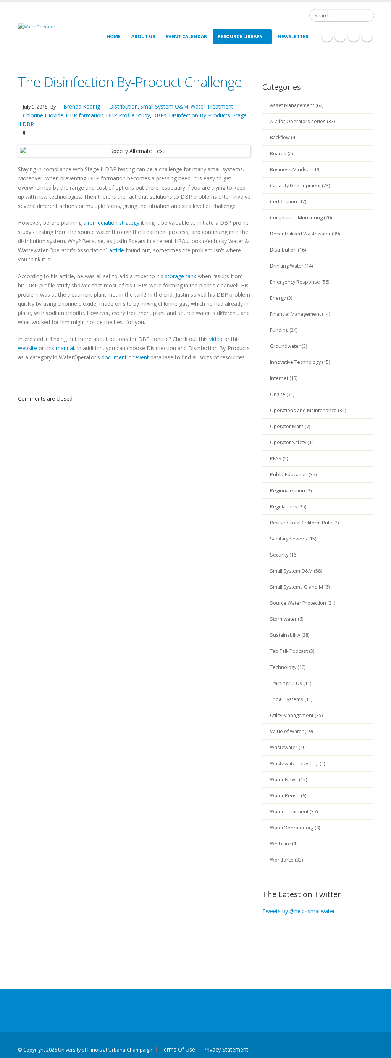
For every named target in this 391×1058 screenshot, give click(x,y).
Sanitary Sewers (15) (293, 538)
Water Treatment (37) (294, 811)
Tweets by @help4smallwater (298, 911)
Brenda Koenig (81, 106)
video (216, 338)
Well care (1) (283, 844)
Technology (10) (287, 667)
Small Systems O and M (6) (300, 587)
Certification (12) (288, 201)
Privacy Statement (225, 1049)
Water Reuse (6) (288, 795)
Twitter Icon (353, 36)
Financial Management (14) (300, 314)
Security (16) (283, 555)
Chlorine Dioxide (43, 115)
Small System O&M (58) (296, 571)
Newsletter (293, 36)
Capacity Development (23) (300, 185)
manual (65, 348)
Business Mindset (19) (295, 169)
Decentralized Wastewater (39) (305, 233)
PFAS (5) (279, 458)
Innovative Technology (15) (300, 362)
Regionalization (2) (291, 490)
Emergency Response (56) (299, 282)
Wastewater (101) (289, 747)
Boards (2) (281, 153)
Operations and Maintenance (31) (308, 410)
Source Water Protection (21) (302, 603)
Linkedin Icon (340, 36)
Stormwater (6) (286, 619)
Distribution (123, 106)
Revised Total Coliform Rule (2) (304, 522)
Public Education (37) (293, 474)
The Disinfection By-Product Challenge (130, 82)
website (27, 348)
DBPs (159, 115)
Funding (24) (283, 330)
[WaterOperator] (36, 26)
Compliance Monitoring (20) (301, 217)
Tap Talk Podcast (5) (292, 651)
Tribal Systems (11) (291, 699)
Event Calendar (186, 36)
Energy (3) (281, 298)
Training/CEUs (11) (290, 683)
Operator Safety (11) (292, 442)
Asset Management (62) (296, 105)
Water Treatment (212, 106)
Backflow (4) (283, 137)
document (114, 357)
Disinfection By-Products (199, 115)
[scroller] (377, 1049)
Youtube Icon (367, 36)
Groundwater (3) (288, 346)
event (142, 357)
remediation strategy (113, 222)
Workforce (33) (286, 860)
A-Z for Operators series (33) (302, 121)
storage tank (180, 276)
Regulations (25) (288, 506)
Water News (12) (288, 779)
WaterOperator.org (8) (295, 827)
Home (114, 36)
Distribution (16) (288, 250)
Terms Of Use (177, 1049)
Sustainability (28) (289, 635)
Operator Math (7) (290, 426)
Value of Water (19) (291, 731)
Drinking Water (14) (291, 266)
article (116, 250)
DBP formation (84, 115)
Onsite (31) (282, 394)
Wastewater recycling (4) (297, 763)
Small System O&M (164, 106)
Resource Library (240, 36)
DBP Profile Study (128, 115)
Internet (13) (283, 378)
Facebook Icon (327, 36)
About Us (143, 36)
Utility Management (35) (296, 715)
